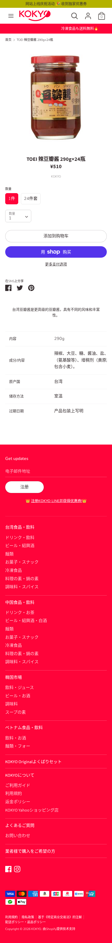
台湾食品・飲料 (19, 527)
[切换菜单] (11, 16)
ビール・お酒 (17, 696)
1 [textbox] (10, 218)
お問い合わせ (17, 836)
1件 (11, 198)
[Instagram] (17, 869)
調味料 (11, 704)
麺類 (9, 554)
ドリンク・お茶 (19, 613)
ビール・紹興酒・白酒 (26, 621)
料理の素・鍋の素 (22, 579)
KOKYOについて (19, 775)
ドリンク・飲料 (19, 538)
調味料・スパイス (22, 587)
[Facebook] (8, 869)
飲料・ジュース (19, 688)
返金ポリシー (17, 802)
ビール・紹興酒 (19, 546)
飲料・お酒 (15, 738)
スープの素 (15, 712)
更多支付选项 (56, 264)
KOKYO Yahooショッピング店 (32, 810)
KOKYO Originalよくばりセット (33, 762)
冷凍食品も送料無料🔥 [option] (56, 28)
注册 (24, 487)
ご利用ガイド (17, 785)
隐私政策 (28, 917)
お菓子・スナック (22, 562)
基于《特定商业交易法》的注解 (60, 917)
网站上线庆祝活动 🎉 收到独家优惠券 (56, 3)
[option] (56, 97)
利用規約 (13, 793)
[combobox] (18, 216)
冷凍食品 (13, 570)
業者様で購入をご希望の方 (30, 851)
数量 (8, 189)
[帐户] (88, 14)
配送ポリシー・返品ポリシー (25, 922)
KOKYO (36, 929)
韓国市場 (13, 677)
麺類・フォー (17, 746)
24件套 (31, 198)
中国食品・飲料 (19, 602)
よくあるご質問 (19, 825)
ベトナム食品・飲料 (24, 728)
